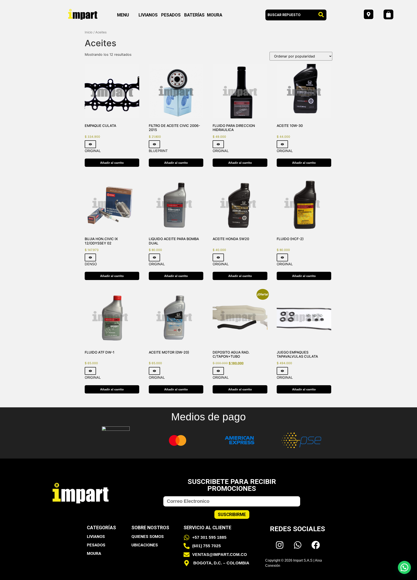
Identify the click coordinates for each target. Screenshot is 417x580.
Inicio (89, 32)
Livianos (148, 15)
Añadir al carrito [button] (112, 162)
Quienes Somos (147, 536)
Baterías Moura (203, 15)
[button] (126, 15)
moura (94, 553)
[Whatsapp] (297, 545)
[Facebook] (315, 545)
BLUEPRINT (158, 151)
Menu (123, 15)
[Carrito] (388, 14)
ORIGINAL (93, 151)
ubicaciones (144, 544)
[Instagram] (279, 545)
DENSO (91, 264)
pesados (96, 544)
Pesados (171, 15)
